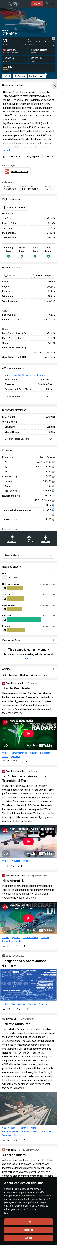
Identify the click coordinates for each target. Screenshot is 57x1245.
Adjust (28, 1237)
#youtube (15, 756)
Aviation (33, 753)
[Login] (53, 4)
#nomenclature (18, 1004)
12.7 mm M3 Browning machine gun (27, 375)
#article (5, 1004)
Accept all (29, 1229)
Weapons (6, 1135)
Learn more (10, 1213)
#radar (5, 756)
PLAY (37, 3)
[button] (54, 85)
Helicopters (45, 753)
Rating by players (33, 156)
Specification (14, 156)
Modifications (12, 555)
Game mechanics (19, 753)
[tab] (53, 38)
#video (5, 753)
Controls (24, 1128)
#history (32, 1004)
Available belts (14, 397)
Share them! (29, 658)
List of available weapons (17, 439)
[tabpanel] (38, 40)
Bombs (25, 1131)
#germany (43, 1004)
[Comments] (12, 866)
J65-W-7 (51, 286)
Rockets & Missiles (10, 1131)
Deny (28, 1221)
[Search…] (47, 4)
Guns (33, 1128)
